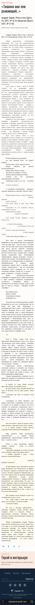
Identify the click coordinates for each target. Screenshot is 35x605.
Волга (17, 27)
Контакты (16, 573)
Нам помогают (26, 573)
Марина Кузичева (7, 2)
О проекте (7, 573)
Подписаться (30, 579)
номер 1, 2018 (24, 27)
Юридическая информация (17, 597)
